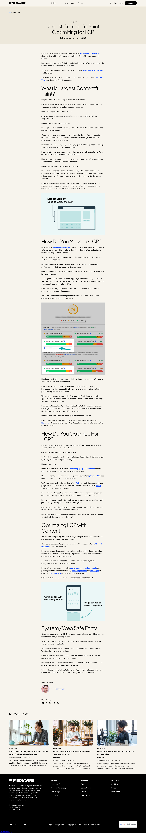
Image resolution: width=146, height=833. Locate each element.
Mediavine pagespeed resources (82, 469)
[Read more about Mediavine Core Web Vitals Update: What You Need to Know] (73, 744)
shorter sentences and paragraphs (83, 568)
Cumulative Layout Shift (61, 247)
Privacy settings (6, 832)
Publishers (55, 3)
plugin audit (94, 476)
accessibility (56, 573)
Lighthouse (46, 423)
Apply (130, 3)
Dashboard (118, 3)
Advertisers (69, 3)
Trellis (78, 483)
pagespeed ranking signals (92, 70)
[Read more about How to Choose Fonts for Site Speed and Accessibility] (117, 744)
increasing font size (79, 571)
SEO (55, 578)
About (80, 3)
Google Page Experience (89, 53)
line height (94, 571)
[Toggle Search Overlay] (111, 3)
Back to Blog (15, 12)
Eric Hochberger (57, 689)
